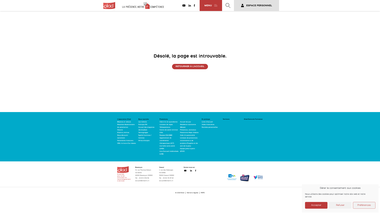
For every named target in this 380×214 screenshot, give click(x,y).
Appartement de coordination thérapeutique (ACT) (167, 140)
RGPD (203, 192)
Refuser (340, 205)
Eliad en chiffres (123, 132)
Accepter (316, 205)
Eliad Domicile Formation (253, 119)
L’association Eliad (124, 119)
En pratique (206, 119)
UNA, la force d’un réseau (126, 143)
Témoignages (143, 132)
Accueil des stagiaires (146, 127)
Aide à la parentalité (187, 135)
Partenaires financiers (125, 140)
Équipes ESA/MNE (166, 135)
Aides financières (208, 124)
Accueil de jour (185, 122)
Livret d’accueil (207, 122)
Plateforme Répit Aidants (189, 132)
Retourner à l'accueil (190, 66)
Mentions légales (192, 192)
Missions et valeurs (124, 122)
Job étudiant (142, 130)
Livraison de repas (166, 124)
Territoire (226, 119)
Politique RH (142, 124)
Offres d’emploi (144, 140)
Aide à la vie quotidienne (169, 122)
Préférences (364, 205)
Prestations (164, 119)
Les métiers (142, 122)
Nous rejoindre (143, 119)
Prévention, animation (188, 130)
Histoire (120, 130)
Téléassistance (165, 127)
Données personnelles (210, 127)
